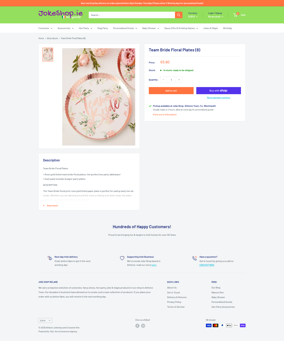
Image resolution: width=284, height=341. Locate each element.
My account (214, 16)
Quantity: (153, 79)
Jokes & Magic (210, 28)
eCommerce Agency (67, 331)
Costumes (43, 28)
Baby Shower (149, 28)
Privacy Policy (174, 301)
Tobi (52, 331)
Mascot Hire (218, 292)
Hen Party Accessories (223, 306)
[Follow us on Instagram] (143, 326)
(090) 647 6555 (207, 264)
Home (41, 38)
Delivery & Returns (177, 297)
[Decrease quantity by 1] (163, 80)
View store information (165, 114)
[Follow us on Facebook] (137, 326)
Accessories (64, 28)
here (153, 264)
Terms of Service (176, 306)
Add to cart (171, 90)
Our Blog (216, 287)
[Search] (178, 15)
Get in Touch (173, 292)
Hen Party (84, 28)
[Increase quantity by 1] (179, 80)
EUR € (43, 320)
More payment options (218, 97)
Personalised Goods (123, 28)
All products (52, 38)
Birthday (227, 28)
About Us (172, 287)
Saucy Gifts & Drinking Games (179, 28)
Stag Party (102, 28)
